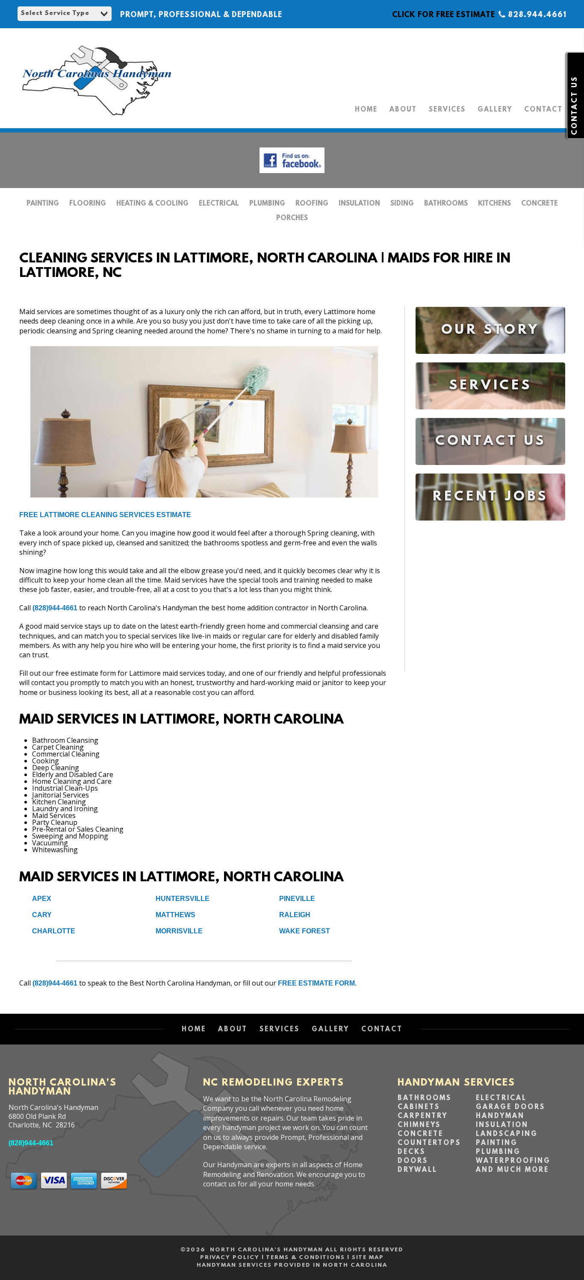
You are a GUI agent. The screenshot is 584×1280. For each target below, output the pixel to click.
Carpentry (423, 1116)
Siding (402, 204)
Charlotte (53, 931)
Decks (411, 1152)
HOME (366, 110)
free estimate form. (317, 983)
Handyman (500, 1116)
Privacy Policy (230, 1257)
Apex (41, 898)
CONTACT (543, 110)
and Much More (512, 1170)
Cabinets (419, 1107)
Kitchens (494, 204)
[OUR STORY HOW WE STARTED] (490, 360)
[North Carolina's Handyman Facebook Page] (292, 175)
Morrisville (179, 931)
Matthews (175, 914)
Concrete (539, 204)
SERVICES (447, 110)
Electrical (219, 204)
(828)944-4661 (54, 608)
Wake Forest (304, 931)
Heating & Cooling (152, 204)
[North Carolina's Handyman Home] (96, 120)
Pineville (297, 898)
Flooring (87, 204)
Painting (43, 204)
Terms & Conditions (305, 1257)
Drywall (417, 1170)
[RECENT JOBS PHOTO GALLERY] (490, 526)
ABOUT (403, 110)
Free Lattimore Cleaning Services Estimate (105, 514)
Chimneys (419, 1125)
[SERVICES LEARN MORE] (490, 415)
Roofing (311, 204)
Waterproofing (513, 1161)
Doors (413, 1161)
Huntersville (182, 898)
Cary (42, 914)
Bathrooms (446, 204)
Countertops (429, 1143)
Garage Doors (510, 1107)
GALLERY (495, 110)
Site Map (368, 1257)
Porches (292, 218)
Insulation (359, 204)
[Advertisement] (490, 602)
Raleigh (294, 914)
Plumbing (267, 204)
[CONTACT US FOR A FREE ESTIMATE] (490, 471)
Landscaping (507, 1134)
